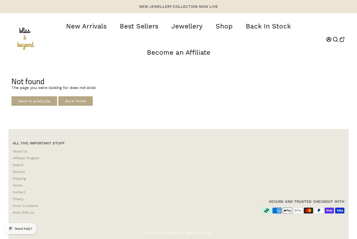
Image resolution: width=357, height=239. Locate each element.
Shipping (19, 178)
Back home (75, 101)
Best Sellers (139, 26)
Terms (18, 185)
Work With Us (23, 212)
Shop (224, 26)
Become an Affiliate (178, 52)
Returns (19, 172)
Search (18, 165)
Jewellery (187, 26)
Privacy (18, 199)
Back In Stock (268, 26)
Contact (19, 192)
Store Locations (25, 206)
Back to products (34, 101)
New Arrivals (86, 26)
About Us (20, 151)
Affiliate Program (26, 158)
